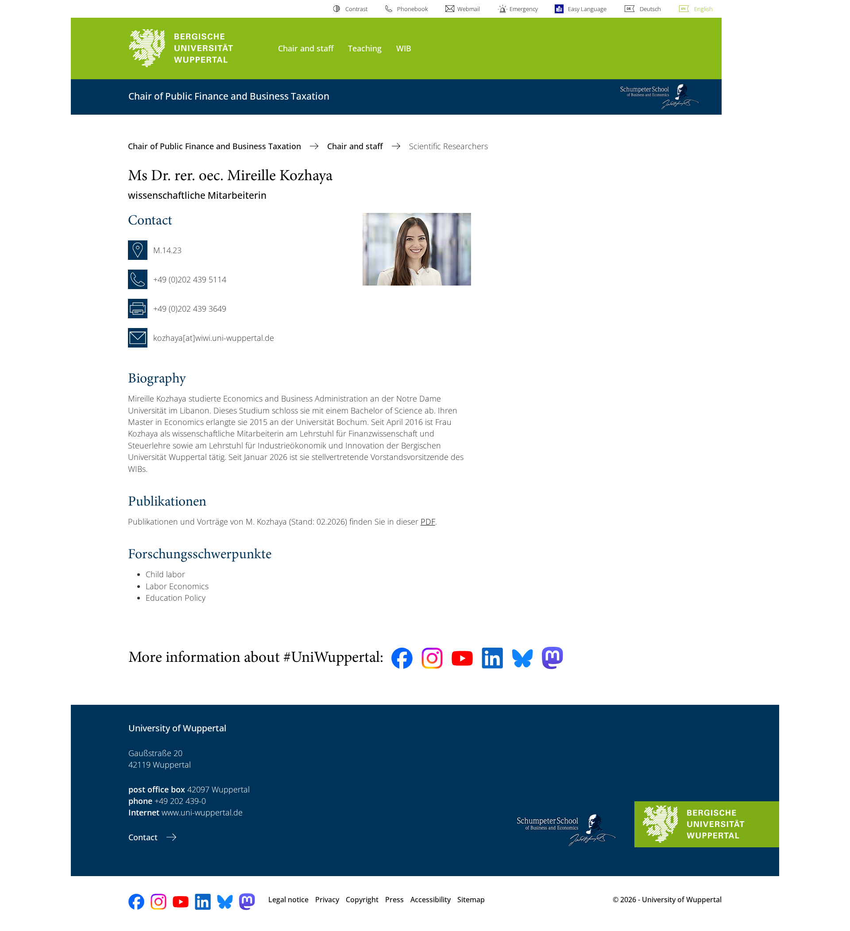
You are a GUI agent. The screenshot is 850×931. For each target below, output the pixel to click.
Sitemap (471, 899)
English (703, 9)
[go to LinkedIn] (492, 658)
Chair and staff (306, 48)
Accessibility (430, 899)
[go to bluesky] (522, 658)
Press (394, 899)
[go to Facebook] (402, 658)
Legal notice (288, 899)
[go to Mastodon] (552, 658)
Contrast (356, 9)
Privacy (327, 899)
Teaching (365, 48)
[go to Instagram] (432, 658)
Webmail (468, 9)
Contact (144, 837)
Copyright (362, 899)
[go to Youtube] (462, 658)
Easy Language (587, 9)
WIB (403, 48)
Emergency (524, 9)
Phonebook (412, 9)
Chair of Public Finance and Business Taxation (215, 146)
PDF (428, 521)
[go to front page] (198, 48)
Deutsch (650, 9)
